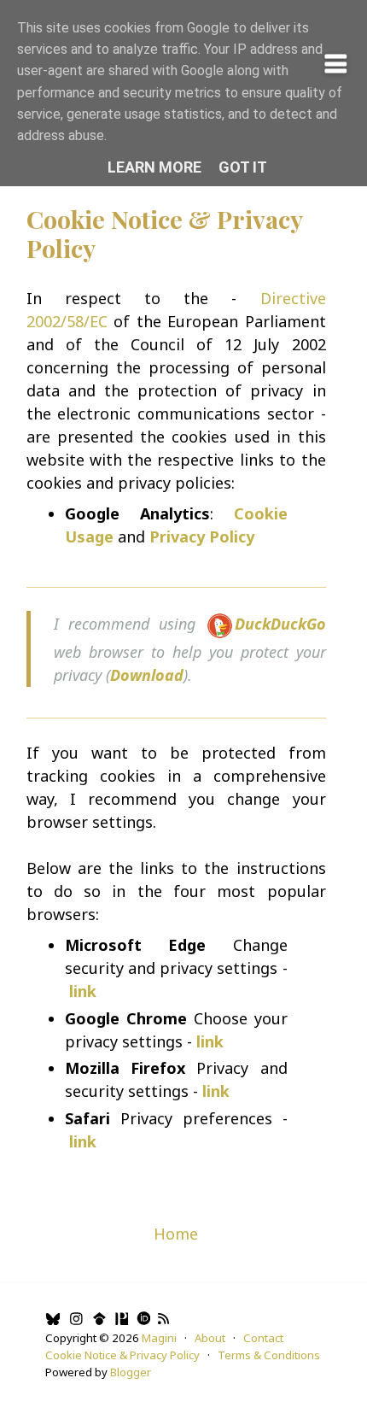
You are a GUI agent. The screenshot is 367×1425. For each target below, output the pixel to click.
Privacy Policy (201, 536)
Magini (159, 1338)
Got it (242, 167)
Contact (263, 1338)
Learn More (154, 167)
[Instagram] (75, 1320)
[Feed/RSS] (163, 1320)
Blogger (130, 1372)
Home (176, 1233)
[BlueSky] (52, 1320)
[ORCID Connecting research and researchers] (143, 1320)
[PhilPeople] (121, 1320)
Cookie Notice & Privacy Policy (164, 233)
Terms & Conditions (269, 1355)
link (82, 1141)
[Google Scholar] (98, 1320)
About (210, 1338)
